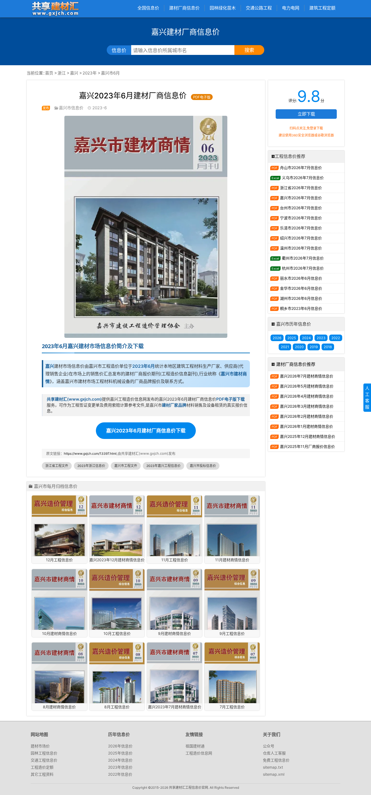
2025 (291, 338)
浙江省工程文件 (56, 466)
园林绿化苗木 (223, 8)
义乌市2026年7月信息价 (303, 177)
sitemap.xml (273, 774)
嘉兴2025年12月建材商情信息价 (307, 436)
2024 (306, 338)
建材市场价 (40, 746)
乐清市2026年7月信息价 (301, 228)
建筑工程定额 (322, 8)
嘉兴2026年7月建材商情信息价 (306, 376)
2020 (299, 347)
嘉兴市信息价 (71, 107)
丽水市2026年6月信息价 (301, 278)
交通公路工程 (259, 8)
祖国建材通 (195, 746)
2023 (321, 338)
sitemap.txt (273, 767)
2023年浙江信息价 (91, 466)
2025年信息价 (120, 753)
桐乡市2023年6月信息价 (301, 308)
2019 (314, 347)
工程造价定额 (42, 767)
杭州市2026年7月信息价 (303, 268)
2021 (285, 347)
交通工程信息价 (44, 760)
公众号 (268, 746)
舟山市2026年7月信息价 (301, 167)
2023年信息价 (120, 767)
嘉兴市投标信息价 (203, 466)
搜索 (249, 50)
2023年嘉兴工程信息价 (163, 466)
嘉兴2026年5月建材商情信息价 (307, 386)
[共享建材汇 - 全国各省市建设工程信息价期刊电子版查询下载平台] (55, 8)
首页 (49, 73)
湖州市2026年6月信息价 (301, 298)
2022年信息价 (120, 774)
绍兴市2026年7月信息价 (301, 238)
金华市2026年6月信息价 (301, 288)
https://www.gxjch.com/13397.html (90, 453)
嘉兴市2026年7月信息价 (301, 197)
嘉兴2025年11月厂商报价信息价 (307, 446)
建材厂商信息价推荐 (295, 364)
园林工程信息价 (44, 753)
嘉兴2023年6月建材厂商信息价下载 (146, 431)
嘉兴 (74, 73)
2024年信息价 (120, 760)
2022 (335, 338)
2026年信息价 (120, 746)
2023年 (90, 73)
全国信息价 (148, 8)
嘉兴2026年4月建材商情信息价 (307, 396)
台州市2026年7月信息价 (301, 207)
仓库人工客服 (274, 753)
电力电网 (290, 8)
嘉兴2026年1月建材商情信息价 (306, 426)
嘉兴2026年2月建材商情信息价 (306, 416)
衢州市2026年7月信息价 (303, 258)
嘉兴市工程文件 (125, 466)
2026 (277, 338)
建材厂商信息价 (184, 8)
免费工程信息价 (276, 760)
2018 (328, 347)
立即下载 (306, 114)
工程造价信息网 (199, 753)
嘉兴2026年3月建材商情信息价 (307, 406)
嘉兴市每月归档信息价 (55, 486)
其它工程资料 (42, 774)
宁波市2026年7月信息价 (301, 218)
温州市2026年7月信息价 (301, 248)
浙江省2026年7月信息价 (301, 187)
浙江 (62, 73)
